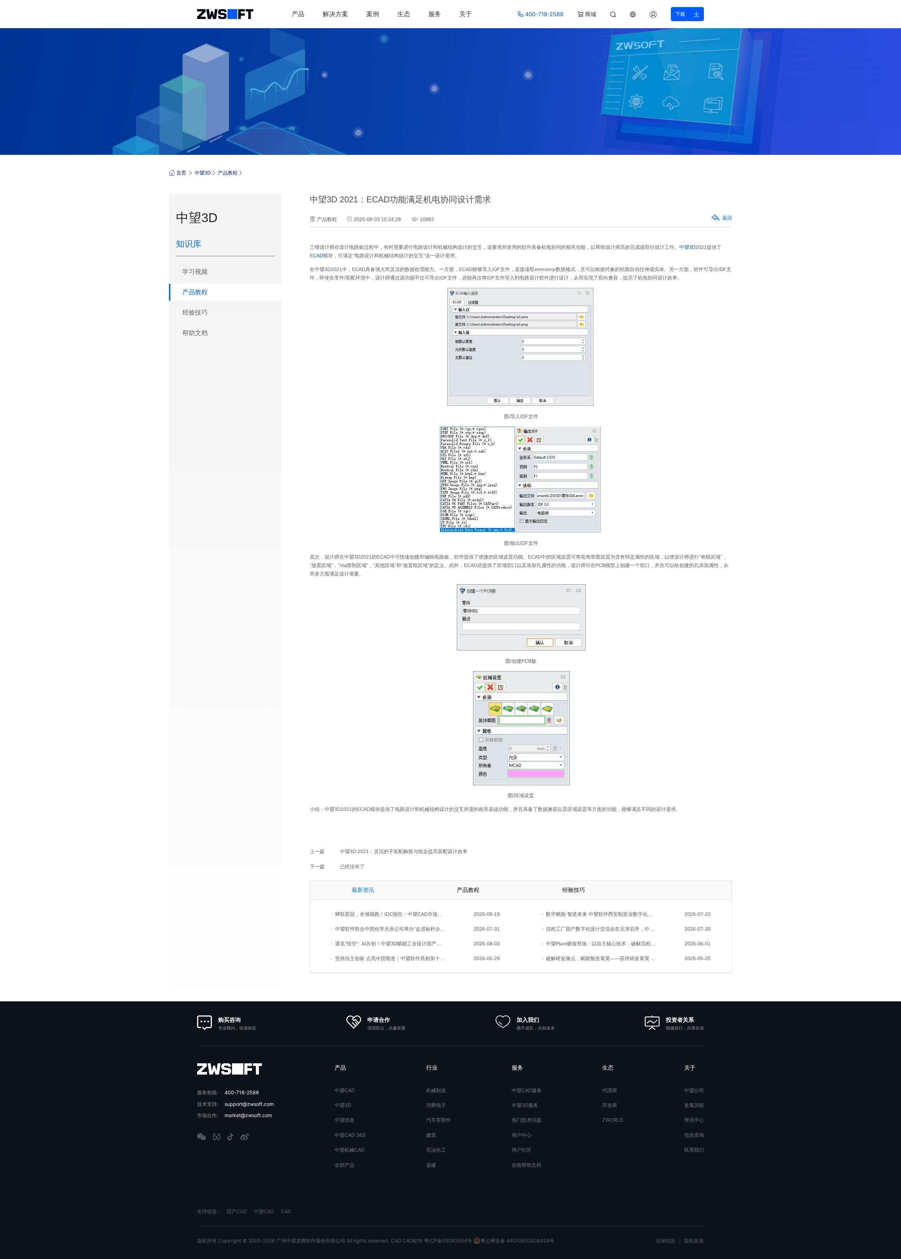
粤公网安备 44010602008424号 (517, 1241)
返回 (727, 218)
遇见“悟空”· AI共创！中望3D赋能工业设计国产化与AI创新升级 (388, 943)
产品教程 (228, 173)
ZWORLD (612, 1120)
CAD (318, 255)
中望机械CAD (350, 1150)
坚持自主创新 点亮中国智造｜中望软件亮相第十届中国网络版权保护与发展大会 (388, 958)
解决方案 (335, 14)
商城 (589, 14)
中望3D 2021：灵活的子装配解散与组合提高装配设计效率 (403, 851)
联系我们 (694, 1150)
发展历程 (694, 1105)
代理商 (609, 1090)
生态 (403, 14)
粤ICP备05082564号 (448, 1241)
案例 (372, 14)
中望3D (203, 173)
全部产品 (344, 1165)
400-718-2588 (543, 14)
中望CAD (345, 1090)
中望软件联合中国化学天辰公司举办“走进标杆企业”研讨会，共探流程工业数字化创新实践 (388, 929)
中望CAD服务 (527, 1090)
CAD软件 (413, 1241)
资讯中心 (694, 1120)
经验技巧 (195, 312)
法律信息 (665, 1241)
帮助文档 (195, 332)
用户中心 (521, 1135)
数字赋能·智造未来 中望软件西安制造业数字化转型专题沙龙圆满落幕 (599, 914)
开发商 (609, 1105)
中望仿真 (344, 1120)
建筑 (431, 1135)
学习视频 (195, 271)
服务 (434, 14)
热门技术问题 (526, 1120)
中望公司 (694, 1090)
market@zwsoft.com (248, 1115)
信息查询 (694, 1135)
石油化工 (436, 1150)
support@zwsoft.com (249, 1104)
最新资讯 (363, 890)
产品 (298, 14)
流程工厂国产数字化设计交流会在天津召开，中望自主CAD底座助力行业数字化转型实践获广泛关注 (599, 929)
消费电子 (436, 1105)
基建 (431, 1165)
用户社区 (521, 1150)
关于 (465, 14)
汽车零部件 (438, 1120)
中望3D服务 (525, 1105)
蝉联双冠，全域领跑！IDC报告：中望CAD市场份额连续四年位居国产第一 (388, 914)
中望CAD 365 (350, 1135)
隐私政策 (694, 1241)
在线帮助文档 (526, 1165)
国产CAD (237, 1211)
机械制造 (436, 1090)
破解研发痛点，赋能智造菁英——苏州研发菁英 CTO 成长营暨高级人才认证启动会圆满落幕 (599, 958)
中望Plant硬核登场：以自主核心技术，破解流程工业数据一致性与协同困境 (599, 943)
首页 (181, 173)
